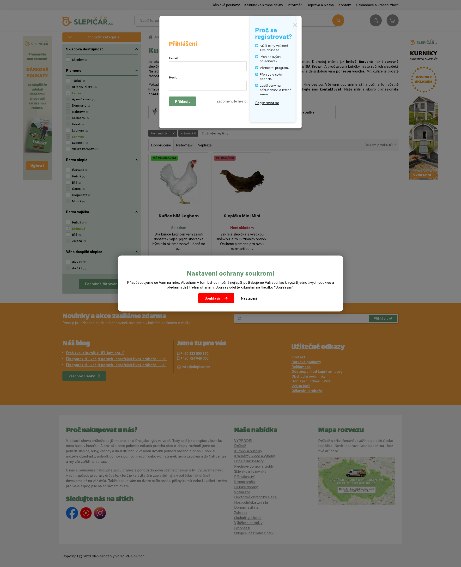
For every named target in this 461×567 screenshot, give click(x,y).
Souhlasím (214, 298)
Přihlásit (182, 101)
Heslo (173, 77)
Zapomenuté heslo (232, 101)
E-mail (173, 58)
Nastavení (249, 298)
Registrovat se (267, 103)
